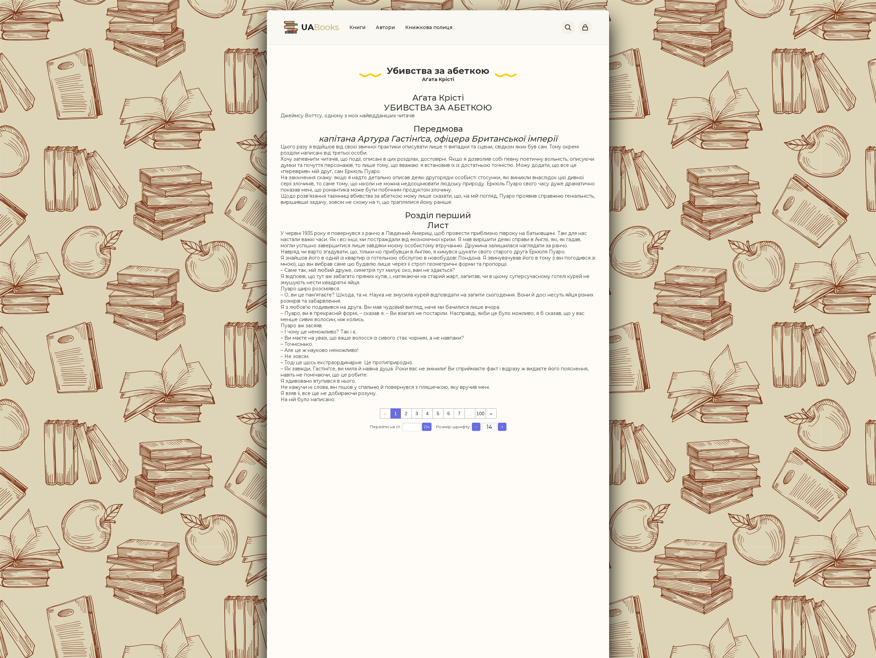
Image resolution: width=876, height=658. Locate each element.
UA (320, 27)
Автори (385, 27)
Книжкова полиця (428, 27)
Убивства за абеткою (438, 70)
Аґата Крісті (438, 79)
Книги (357, 27)
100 (480, 413)
